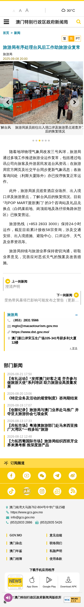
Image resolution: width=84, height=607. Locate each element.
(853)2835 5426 (51, 522)
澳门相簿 (16, 558)
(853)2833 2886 (21, 522)
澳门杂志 (16, 543)
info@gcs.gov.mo (23, 517)
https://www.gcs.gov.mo (27, 512)
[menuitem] (42, 315)
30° (71, 10)
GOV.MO (16, 535)
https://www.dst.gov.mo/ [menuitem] (30, 332)
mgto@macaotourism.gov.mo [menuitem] (35, 326)
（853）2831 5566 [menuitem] (25, 320)
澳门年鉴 (16, 551)
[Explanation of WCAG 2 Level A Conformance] (72, 599)
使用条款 (56, 558)
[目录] (5, 22)
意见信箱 (56, 535)
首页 (6, 33)
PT (78, 38)
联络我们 (56, 543)
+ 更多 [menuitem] (74, 348)
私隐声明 (56, 551)
